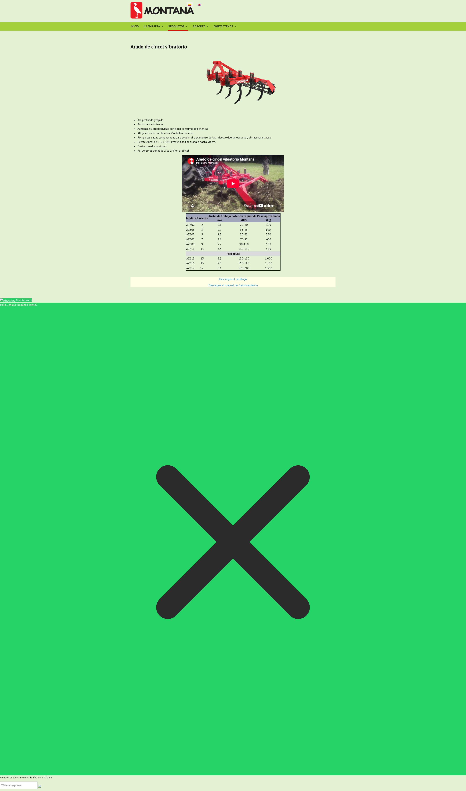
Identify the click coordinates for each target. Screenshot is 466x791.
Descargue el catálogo (233, 279)
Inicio (135, 26)
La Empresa (152, 26)
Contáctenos (223, 26)
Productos (176, 26)
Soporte (199, 26)
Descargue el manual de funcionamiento (233, 285)
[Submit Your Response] (39, 786)
